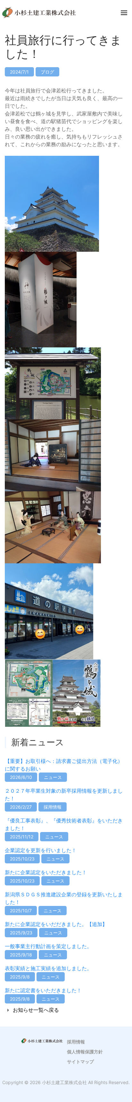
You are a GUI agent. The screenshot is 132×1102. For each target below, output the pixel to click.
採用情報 (76, 1041)
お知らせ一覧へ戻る (36, 1010)
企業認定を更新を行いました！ (41, 850)
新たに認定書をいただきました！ (43, 990)
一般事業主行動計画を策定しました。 (48, 946)
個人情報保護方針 (85, 1051)
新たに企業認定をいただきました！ (46, 872)
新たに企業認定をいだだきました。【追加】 (56, 924)
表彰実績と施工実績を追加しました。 (48, 968)
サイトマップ (80, 1061)
